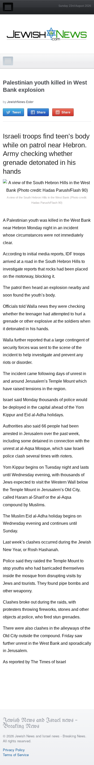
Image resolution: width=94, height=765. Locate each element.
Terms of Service (16, 754)
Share (41, 112)
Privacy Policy (14, 749)
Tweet (16, 112)
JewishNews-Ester (20, 101)
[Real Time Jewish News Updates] (47, 33)
